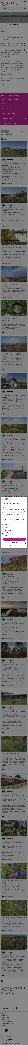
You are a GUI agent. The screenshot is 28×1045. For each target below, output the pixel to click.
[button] (14, 546)
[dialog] (14, 522)
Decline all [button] (14, 542)
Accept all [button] (14, 539)
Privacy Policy (9, 524)
